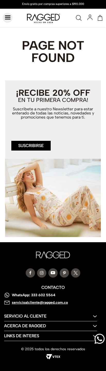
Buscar (79, 18)
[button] (31, 143)
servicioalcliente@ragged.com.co (40, 302)
